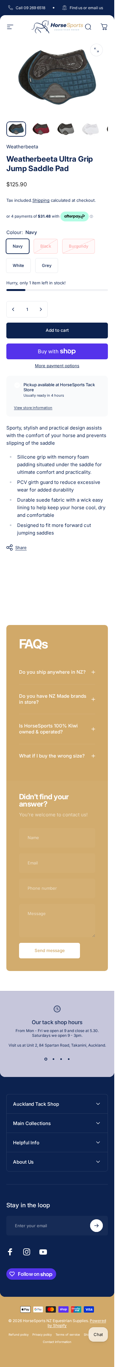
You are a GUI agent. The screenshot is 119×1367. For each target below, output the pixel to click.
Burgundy (78, 246)
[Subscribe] (96, 1225)
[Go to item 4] (90, 129)
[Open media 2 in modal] (96, 50)
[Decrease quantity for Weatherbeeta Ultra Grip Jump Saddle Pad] (13, 309)
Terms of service (68, 1334)
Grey (46, 265)
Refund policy (19, 1334)
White (18, 265)
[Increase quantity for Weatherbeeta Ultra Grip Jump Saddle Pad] (40, 309)
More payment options (57, 365)
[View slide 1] (46, 1059)
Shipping (41, 200)
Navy (18, 246)
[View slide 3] (61, 1059)
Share (21, 547)
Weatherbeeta (22, 147)
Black (45, 246)
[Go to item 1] (41, 129)
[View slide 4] (68, 1059)
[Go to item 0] (16, 129)
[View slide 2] (53, 1059)
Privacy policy (42, 1334)
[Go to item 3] (66, 129)
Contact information (57, 1342)
